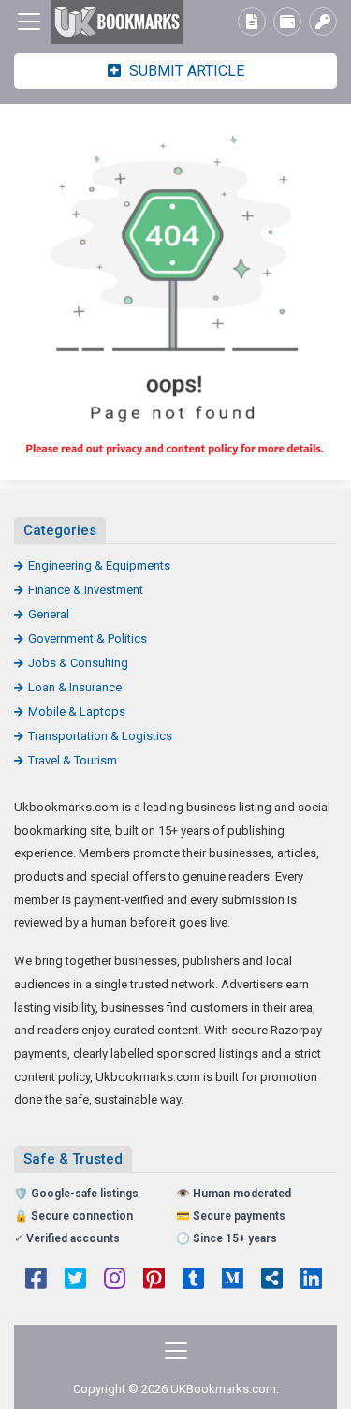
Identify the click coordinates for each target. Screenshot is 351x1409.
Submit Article (184, 71)
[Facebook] (36, 1280)
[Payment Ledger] (287, 21)
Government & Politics (87, 638)
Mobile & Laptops (76, 711)
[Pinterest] (154, 1280)
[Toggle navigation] (29, 21)
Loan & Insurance (75, 687)
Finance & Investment (85, 590)
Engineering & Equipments (99, 565)
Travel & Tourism (72, 760)
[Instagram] (114, 1280)
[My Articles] (252, 21)
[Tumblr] (193, 1280)
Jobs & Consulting (78, 663)
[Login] (323, 21)
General (48, 614)
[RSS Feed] (272, 1280)
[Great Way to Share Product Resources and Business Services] (117, 22)
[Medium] (232, 1280)
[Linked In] (311, 1280)
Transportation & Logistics (100, 736)
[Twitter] (75, 1280)
